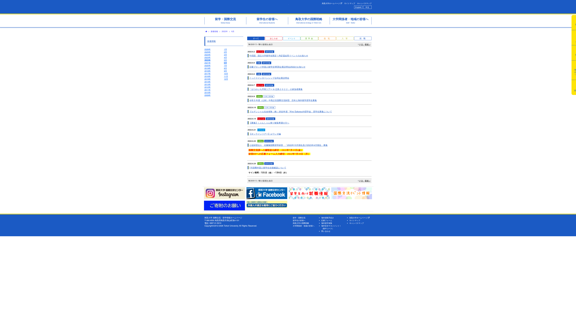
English (358, 7)
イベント (292, 38)
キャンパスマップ (364, 3)
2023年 (207, 57)
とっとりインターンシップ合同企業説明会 (269, 77)
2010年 (207, 92)
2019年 (207, 68)
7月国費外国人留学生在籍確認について (267, 167)
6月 (232, 31)
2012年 (207, 87)
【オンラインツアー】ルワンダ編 (265, 133)
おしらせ (274, 38)
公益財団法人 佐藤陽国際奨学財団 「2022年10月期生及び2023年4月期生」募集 (288, 145)
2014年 (207, 81)
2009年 (207, 95)
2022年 (225, 31)
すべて (256, 38)
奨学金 (309, 38)
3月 (225, 54)
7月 (225, 65)
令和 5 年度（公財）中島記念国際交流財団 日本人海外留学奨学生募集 (283, 100)
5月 (225, 60)
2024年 (207, 54)
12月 (226, 79)
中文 (367, 7)
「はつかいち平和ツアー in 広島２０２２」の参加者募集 (276, 89)
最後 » (367, 44)
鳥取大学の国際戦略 (301, 223)
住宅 (328, 38)
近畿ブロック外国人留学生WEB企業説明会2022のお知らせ (277, 66)
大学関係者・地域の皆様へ (303, 226)
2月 (225, 52)
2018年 (207, 70)
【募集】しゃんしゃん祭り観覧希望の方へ (269, 122)
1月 (225, 49)
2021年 (207, 62)
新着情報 (214, 31)
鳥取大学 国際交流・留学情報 (246, 7)
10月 (226, 73)
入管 (346, 38)
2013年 (207, 84)
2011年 (207, 89)
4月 (225, 57)
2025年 (207, 52)
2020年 (207, 65)
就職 (363, 38)
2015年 (207, 79)
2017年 (207, 73)
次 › (362, 44)
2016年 (207, 76)
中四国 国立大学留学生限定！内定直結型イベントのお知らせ (278, 55)
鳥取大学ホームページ (331, 3)
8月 (225, 68)
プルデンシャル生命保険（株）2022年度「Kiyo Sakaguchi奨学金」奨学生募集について (290, 111)
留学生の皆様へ (299, 220)
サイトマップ (349, 3)
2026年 (207, 49)
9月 (225, 70)
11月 (226, 76)
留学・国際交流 (299, 217)
